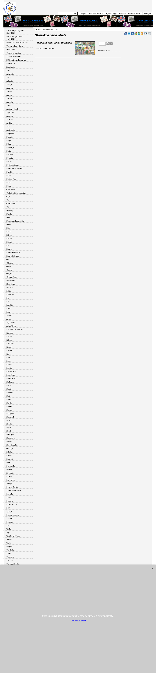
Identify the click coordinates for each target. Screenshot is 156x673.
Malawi (9, 385)
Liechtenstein (11, 371)
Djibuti (8, 217)
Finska (8, 245)
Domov (73, 13)
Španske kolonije (12, 515)
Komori (9, 347)
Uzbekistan (10, 550)
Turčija (8, 543)
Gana (8, 259)
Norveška (9, 441)
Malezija (9, 392)
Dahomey (9, 210)
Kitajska (9, 340)
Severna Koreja (12, 487)
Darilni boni (10, 49)
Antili (8, 105)
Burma (8, 175)
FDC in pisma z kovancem (16, 60)
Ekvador (9, 231)
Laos (8, 357)
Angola (9, 98)
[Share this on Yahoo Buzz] (142, 33)
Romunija (9, 473)
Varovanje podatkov (96, 13)
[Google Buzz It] (136, 33)
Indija (8, 291)
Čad (7, 200)
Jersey (8, 319)
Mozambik (10, 417)
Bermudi (9, 154)
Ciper (8, 196)
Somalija (9, 501)
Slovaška (9, 494)
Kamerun (9, 333)
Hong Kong (10, 284)
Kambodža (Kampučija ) (15, 329)
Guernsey (9, 270)
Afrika (8, 77)
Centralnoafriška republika (15, 193)
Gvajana (9, 273)
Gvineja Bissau (11, 277)
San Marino (10, 480)
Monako (9, 410)
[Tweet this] (129, 33)
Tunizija (9, 539)
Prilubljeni (147, 13)
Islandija (9, 305)
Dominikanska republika (15, 221)
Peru (8, 462)
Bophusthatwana (12, 165)
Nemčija (9, 424)
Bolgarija (9, 158)
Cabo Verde (10, 189)
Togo (8, 532)
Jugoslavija (10, 322)
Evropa (9, 238)
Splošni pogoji (111, 13)
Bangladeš (10, 133)
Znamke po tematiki (13, 56)
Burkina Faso (11, 179)
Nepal (8, 427)
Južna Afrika (11, 326)
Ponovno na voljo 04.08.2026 (17, 42)
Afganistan (10, 74)
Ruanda (9, 476)
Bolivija (9, 161)
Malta (8, 399)
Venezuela (10, 557)
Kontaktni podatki (134, 13)
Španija (9, 511)
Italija (8, 308)
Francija (9, 249)
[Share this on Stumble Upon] (139, 33)
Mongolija (10, 413)
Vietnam (9, 560)
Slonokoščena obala (13, 490)
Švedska (9, 522)
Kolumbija (10, 343)
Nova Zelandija (11, 445)
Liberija (9, 368)
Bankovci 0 (10, 63)
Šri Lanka (9, 518)
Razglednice (10, 67)
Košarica (122, 13)
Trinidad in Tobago (13, 536)
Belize (8, 144)
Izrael (8, 312)
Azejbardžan (10, 130)
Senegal (9, 483)
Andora (9, 91)
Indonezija (10, 294)
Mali (8, 396)
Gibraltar (9, 263)
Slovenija (9, 497)
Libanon (9, 364)
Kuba (8, 354)
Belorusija (10, 147)
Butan (8, 186)
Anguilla (9, 102)
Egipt (8, 228)
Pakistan (9, 452)
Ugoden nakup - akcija (14, 46)
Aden (8, 70)
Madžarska (10, 382)
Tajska (8, 529)
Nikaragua (10, 434)
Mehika (9, 406)
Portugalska (10, 466)
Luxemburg (10, 375)
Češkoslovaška (11, 203)
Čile (7, 207)
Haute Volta (10, 280)
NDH (8, 420)
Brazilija (9, 172)
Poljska (9, 469)
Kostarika (9, 350)
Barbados (9, 137)
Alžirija (9, 84)
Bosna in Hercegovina (14, 168)
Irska (8, 301)
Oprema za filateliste (13, 53)
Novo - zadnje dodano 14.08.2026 (14, 37)
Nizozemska (10, 438)
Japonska (9, 315)
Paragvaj (9, 459)
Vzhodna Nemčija (12, 564)
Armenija (9, 116)
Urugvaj (9, 546)
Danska (9, 214)
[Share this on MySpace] (132, 33)
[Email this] (149, 33)
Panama (9, 455)
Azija (8, 126)
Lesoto (8, 361)
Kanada (9, 336)
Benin (8, 151)
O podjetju (82, 13)
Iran (7, 298)
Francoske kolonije (13, 252)
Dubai (8, 224)
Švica (8, 525)
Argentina (10, 112)
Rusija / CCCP (11, 504)
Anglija (9, 95)
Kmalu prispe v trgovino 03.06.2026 (15, 31)
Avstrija (9, 123)
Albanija (9, 81)
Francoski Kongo (12, 256)
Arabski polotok (12, 109)
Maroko (9, 403)
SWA (8, 508)
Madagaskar (10, 378)
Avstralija (9, 119)
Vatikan (9, 553)
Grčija (8, 266)
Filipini (9, 242)
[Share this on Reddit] (145, 33)
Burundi (9, 182)
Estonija (9, 235)
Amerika (9, 88)
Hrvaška (9, 287)
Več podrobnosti (78, 620)
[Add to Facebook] (125, 33)
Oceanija (9, 448)
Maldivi (9, 389)
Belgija (8, 140)
